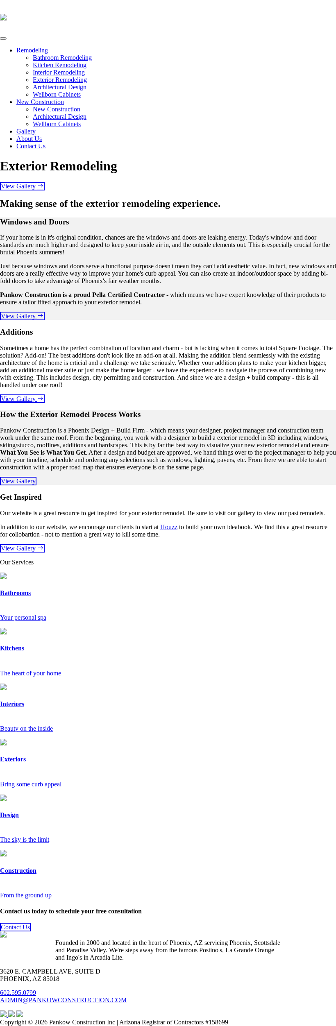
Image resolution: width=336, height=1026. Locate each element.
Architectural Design (59, 87)
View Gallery (19, 186)
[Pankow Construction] (3, 16)
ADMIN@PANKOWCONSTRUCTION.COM (63, 1000)
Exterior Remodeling (60, 79)
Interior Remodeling (59, 72)
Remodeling (32, 50)
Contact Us (30, 146)
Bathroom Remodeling (62, 57)
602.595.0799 (18, 992)
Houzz (168, 526)
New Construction (40, 101)
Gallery (26, 131)
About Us (29, 138)
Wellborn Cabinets (57, 94)
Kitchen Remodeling (59, 64)
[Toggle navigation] (3, 38)
